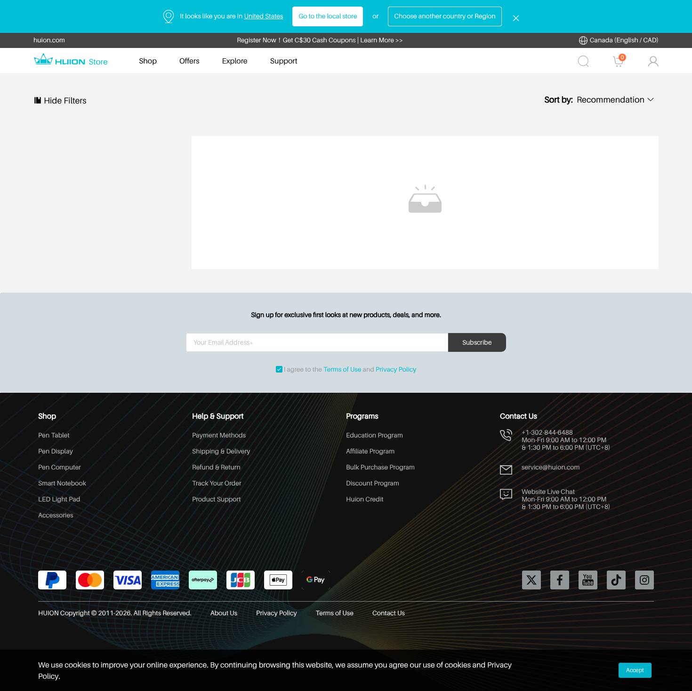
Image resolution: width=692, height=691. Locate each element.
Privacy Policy (396, 369)
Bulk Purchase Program (380, 467)
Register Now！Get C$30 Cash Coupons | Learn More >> (320, 40)
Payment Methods (219, 435)
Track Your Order (216, 483)
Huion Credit (365, 499)
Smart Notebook (62, 483)
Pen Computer (59, 467)
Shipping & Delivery (221, 451)
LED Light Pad (59, 499)
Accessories (55, 515)
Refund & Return (216, 467)
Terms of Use (342, 369)
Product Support (216, 499)
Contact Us (388, 613)
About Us (223, 613)
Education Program (374, 435)
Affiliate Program (370, 451)
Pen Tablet (54, 435)
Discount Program (372, 483)
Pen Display (55, 451)
